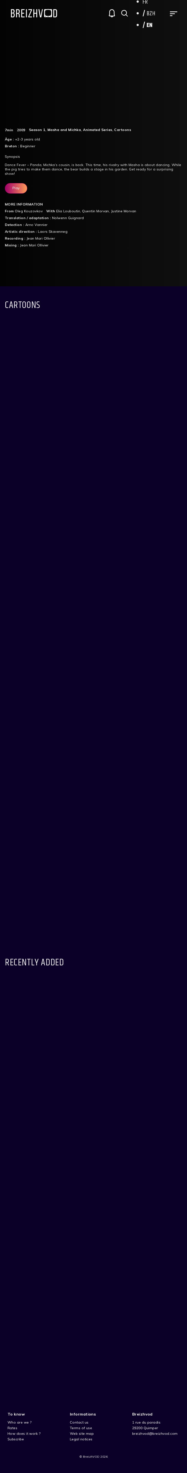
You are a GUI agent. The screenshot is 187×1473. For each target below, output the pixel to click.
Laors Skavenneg (52, 231)
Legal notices (81, 1439)
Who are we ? (20, 1422)
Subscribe (16, 1439)
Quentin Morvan (95, 211)
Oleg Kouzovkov (29, 211)
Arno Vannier (36, 225)
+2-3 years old (27, 139)
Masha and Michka (64, 130)
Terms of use (81, 1428)
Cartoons (122, 130)
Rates (12, 1428)
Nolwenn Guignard (68, 218)
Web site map (82, 1433)
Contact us (79, 1422)
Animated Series (97, 130)
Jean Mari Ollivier (41, 238)
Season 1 (37, 130)
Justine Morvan (123, 211)
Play (16, 188)
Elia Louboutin (68, 211)
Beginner (27, 146)
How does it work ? (24, 1433)
